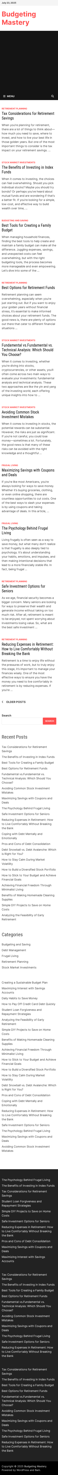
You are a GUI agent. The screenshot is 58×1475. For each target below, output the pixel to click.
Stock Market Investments (18, 162)
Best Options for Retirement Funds (28, 287)
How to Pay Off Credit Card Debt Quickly (28, 1004)
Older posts (16, 702)
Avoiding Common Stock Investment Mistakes (20, 414)
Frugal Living (10, 465)
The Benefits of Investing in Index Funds (28, 757)
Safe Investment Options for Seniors (25, 814)
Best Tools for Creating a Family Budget (28, 762)
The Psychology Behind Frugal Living (26, 808)
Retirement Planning (14, 108)
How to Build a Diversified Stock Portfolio (29, 869)
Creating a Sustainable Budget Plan (25, 982)
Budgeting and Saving (15, 220)
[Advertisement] (29, 61)
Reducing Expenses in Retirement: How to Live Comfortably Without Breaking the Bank (28, 649)
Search (6, 715)
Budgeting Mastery (19, 18)
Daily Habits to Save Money (20, 998)
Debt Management (14, 950)
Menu (11, 96)
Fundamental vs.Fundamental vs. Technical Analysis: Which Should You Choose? (27, 350)
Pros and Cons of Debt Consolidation (26, 844)
